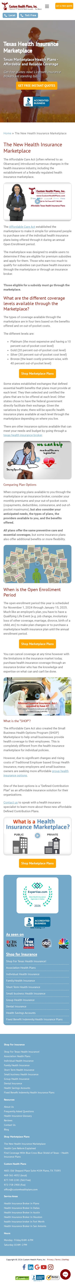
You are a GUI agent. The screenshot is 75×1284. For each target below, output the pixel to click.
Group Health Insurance (20, 1000)
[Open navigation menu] (47, 5)
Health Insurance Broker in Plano (21, 1203)
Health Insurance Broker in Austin (22, 1212)
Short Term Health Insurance (23, 987)
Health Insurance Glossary (18, 1115)
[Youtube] (44, 1267)
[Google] (37, 1267)
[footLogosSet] (37, 1278)
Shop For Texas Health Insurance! (26, 961)
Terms (57, 1259)
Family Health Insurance (20, 980)
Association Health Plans (21, 967)
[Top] (37, 895)
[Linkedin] (31, 1267)
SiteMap (65, 1259)
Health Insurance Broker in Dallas (22, 1208)
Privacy (50, 1259)
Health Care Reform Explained (20, 1148)
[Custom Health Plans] (22, 6)
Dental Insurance (16, 1006)
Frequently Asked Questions (19, 1111)
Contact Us (10, 1125)
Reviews (8, 1120)
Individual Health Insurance (22, 974)
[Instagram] (51, 1267)
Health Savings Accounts (21, 1013)
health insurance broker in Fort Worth (24, 1221)
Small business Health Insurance (25, 993)
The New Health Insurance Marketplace (25, 1143)
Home (7, 133)
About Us (9, 1106)
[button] (37, 202)
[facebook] (24, 1267)
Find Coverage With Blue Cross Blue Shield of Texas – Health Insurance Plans (36, 1154)
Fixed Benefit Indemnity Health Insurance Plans (34, 1019)
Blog (6, 1129)
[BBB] (37, 923)
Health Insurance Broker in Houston (23, 1217)
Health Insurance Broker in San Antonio (25, 1226)
